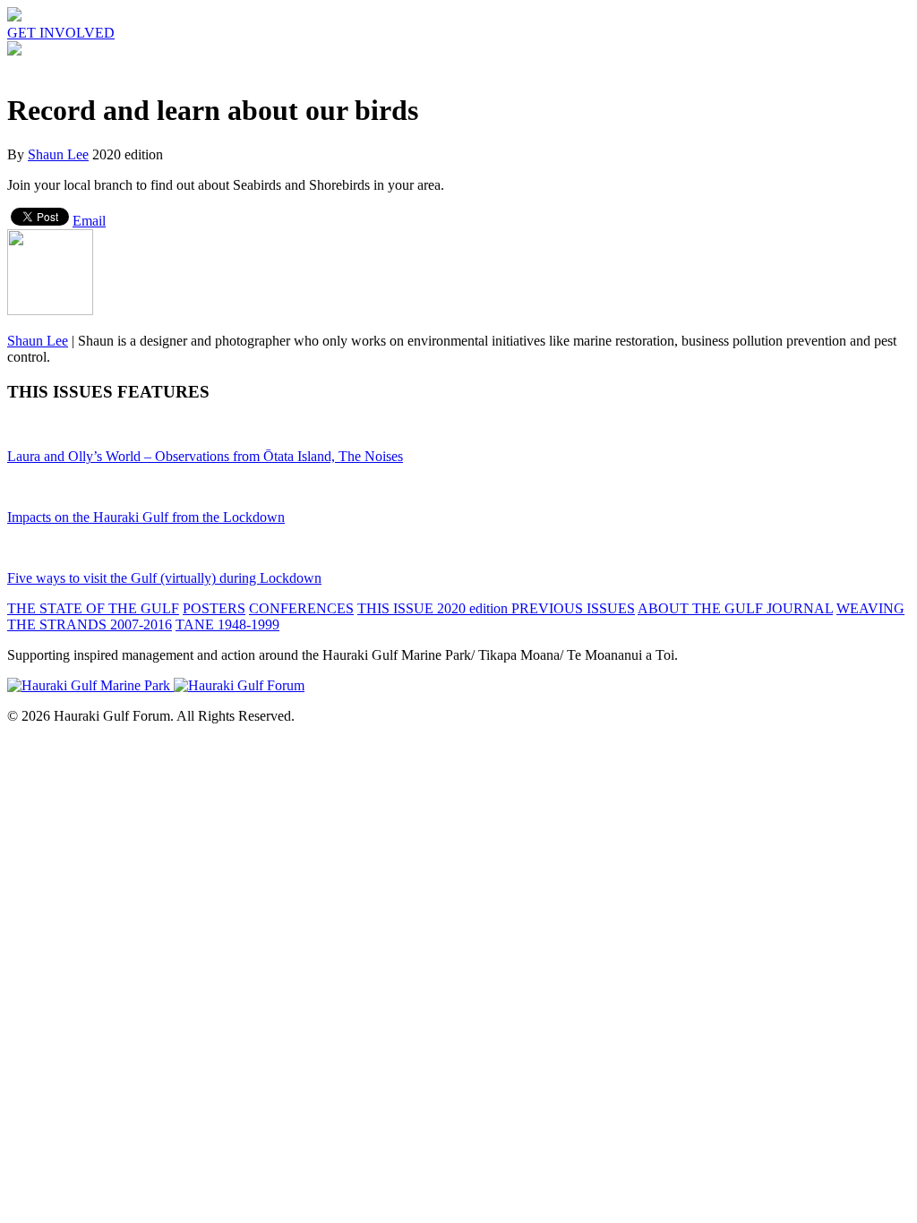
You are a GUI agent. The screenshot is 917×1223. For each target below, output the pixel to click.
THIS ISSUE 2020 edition (434, 608)
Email (89, 220)
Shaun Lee (58, 154)
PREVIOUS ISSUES (573, 608)
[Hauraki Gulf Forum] (14, 16)
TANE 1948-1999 (227, 624)
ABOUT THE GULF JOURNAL (735, 608)
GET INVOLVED (61, 32)
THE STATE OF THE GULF (93, 608)
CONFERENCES (301, 608)
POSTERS (214, 608)
